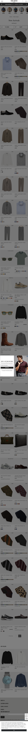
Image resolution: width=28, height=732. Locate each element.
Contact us (11, 370)
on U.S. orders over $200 (14, 4)
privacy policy (3, 370)
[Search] (23, 1)
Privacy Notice (17, 726)
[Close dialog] (27, 356)
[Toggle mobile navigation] (4, 1)
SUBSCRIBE (7, 367)
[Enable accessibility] (26, 718)
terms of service (8, 370)
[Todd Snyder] (14, 1)
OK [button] (14, 730)
